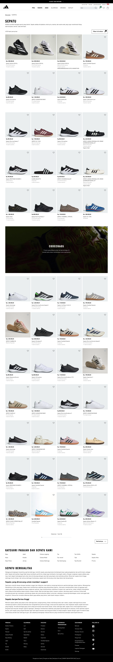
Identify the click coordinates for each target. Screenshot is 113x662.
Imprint (78, 658)
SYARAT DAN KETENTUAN (69, 658)
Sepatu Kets (95, 557)
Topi (75, 557)
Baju (6, 554)
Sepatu (94, 554)
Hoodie (25, 557)
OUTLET (70, 8)
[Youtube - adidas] (100, 649)
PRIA (33, 8)
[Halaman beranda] (6, 7)
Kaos (6, 557)
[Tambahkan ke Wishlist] (28, 37)
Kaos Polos (8, 561)
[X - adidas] (100, 635)
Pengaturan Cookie (38, 658)
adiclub (104, 4)
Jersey (24, 561)
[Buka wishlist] (104, 8)
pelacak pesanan (97, 4)
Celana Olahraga (44, 561)
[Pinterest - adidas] (100, 640)
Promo (94, 561)
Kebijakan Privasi (57, 658)
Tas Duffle (77, 554)
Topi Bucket (77, 561)
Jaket (24, 554)
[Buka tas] (108, 8)
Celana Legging (44, 554)
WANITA (40, 8)
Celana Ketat (43, 557)
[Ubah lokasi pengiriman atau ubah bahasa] (108, 4)
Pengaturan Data (47, 658)
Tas (58, 554)
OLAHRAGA (54, 8)
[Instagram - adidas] (100, 631)
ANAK (46, 8)
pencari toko (84, 4)
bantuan (90, 4)
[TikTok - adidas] (100, 644)
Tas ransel (60, 557)
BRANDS (63, 8)
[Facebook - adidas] (100, 626)
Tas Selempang (61, 561)
